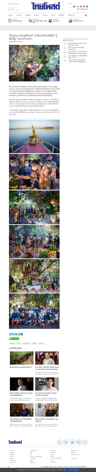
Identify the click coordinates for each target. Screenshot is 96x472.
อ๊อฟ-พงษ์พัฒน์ (26, 343)
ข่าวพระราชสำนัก (13, 460)
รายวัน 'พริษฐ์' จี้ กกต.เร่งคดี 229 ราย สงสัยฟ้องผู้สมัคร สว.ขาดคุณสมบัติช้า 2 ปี (77, 52)
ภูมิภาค (31, 460)
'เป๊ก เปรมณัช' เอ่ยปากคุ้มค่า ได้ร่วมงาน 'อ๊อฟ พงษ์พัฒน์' (45, 394)
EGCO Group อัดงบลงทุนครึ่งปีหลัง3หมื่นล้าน (76, 48)
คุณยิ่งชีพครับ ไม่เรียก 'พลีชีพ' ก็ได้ (40, 22)
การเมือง (10, 15)
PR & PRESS (74, 450)
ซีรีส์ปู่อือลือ (12, 343)
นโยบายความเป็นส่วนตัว (74, 469)
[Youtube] (80, 6)
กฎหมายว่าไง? (56, 21)
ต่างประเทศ (45, 15)
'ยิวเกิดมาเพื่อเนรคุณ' (17, 21)
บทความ (11, 456)
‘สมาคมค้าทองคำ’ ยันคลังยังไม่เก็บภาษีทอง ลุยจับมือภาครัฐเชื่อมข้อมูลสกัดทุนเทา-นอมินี (77, 60)
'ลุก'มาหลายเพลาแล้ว (78, 21)
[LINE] (85, 442)
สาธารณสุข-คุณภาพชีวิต (55, 458)
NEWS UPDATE (68, 40)
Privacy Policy (74, 458)
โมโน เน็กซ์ (41, 343)
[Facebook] (74, 6)
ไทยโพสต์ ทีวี (71, 15)
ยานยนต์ (52, 456)
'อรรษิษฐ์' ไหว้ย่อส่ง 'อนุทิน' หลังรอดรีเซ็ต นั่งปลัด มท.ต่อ (77, 44)
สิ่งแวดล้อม (32, 462)
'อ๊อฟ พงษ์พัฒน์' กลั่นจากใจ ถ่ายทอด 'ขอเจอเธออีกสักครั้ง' (21, 394)
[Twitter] (77, 6)
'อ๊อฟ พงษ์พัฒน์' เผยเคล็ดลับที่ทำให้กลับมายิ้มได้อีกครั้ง (20, 420)
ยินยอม (64, 469)
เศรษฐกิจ (36, 15)
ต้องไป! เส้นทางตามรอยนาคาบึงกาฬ (21, 367)
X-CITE (52, 454)
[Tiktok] (87, 6)
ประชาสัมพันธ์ (33, 458)
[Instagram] (84, 6)
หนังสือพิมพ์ (61, 15)
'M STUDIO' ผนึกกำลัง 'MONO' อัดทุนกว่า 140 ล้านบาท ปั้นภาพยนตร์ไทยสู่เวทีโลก (47, 369)
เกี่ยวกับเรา (73, 452)
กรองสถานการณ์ (33, 450)
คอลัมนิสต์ (27, 15)
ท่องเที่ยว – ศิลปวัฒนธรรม (36, 456)
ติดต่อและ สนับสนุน (75, 454)
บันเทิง (53, 15)
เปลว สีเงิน (19, 15)
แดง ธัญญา (34, 343)
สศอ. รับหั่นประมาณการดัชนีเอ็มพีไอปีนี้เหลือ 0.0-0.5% (77, 56)
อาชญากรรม (53, 452)
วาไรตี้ (31, 452)
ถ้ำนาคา (18, 343)
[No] (94, 470)
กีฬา (31, 454)
